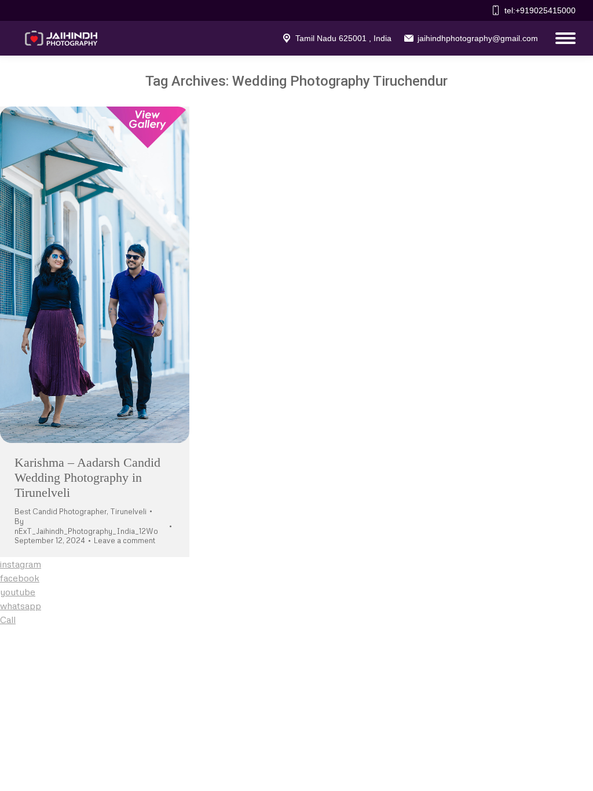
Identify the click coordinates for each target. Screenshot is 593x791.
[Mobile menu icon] (563, 38)
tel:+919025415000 (540, 10)
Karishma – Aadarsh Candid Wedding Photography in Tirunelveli (87, 477)
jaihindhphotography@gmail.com (478, 38)
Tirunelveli (128, 511)
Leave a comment (124, 540)
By (86, 526)
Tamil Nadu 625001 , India (343, 38)
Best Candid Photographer (60, 511)
